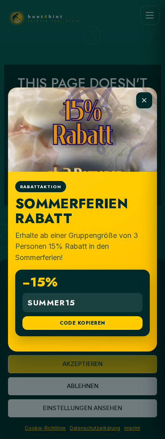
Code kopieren (82, 323)
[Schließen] (144, 100)
